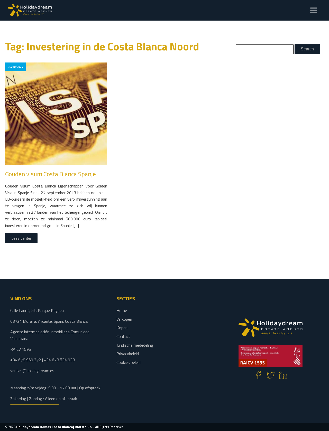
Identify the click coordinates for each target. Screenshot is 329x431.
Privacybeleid (127, 354)
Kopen (121, 328)
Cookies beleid (128, 362)
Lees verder (21, 238)
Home (121, 310)
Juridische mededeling (134, 345)
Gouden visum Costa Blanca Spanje (50, 173)
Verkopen (124, 319)
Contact (123, 336)
